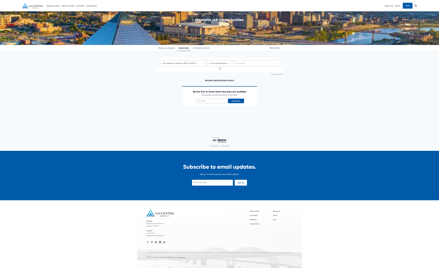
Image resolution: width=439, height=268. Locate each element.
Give (408, 5)
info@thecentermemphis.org (155, 236)
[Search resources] (415, 5)
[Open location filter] (277, 63)
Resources (389, 6)
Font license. (181, 257)
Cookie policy (225, 146)
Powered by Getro (276, 74)
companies (166, 48)
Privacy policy (214, 146)
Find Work (80, 6)
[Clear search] (203, 63)
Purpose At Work (53, 6)
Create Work (91, 6)
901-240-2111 (150, 233)
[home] (32, 5)
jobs (184, 48)
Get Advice (254, 216)
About (397, 6)
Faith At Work (254, 211)
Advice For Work (68, 6)
